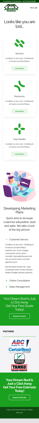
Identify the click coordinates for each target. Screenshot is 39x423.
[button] (19, 239)
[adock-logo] (11, 5)
